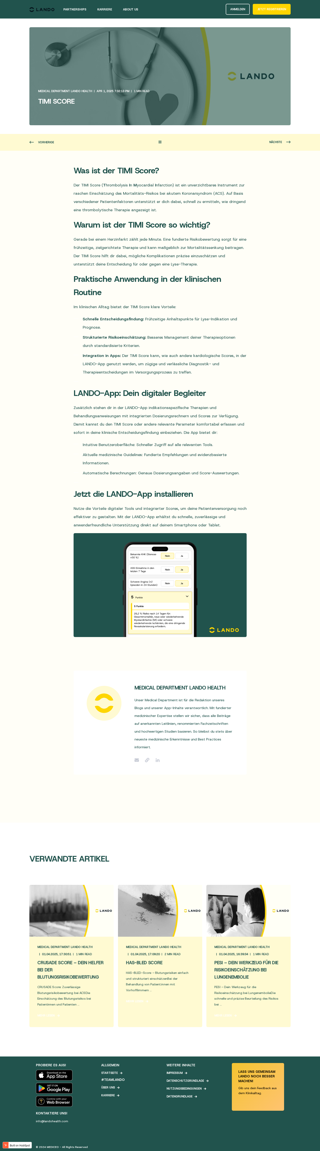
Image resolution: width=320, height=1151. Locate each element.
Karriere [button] (108, 1095)
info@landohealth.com (52, 1121)
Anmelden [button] (237, 9)
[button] (311, 1142)
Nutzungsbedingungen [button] (184, 1088)
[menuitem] (77, 9)
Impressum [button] (175, 1073)
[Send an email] (138, 760)
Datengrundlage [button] (179, 1096)
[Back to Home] (41, 9)
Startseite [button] (109, 1073)
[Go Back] (160, 142)
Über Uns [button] (108, 1087)
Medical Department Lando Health (65, 91)
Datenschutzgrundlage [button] (185, 1081)
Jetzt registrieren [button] (271, 9)
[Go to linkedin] (156, 760)
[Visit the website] (147, 760)
